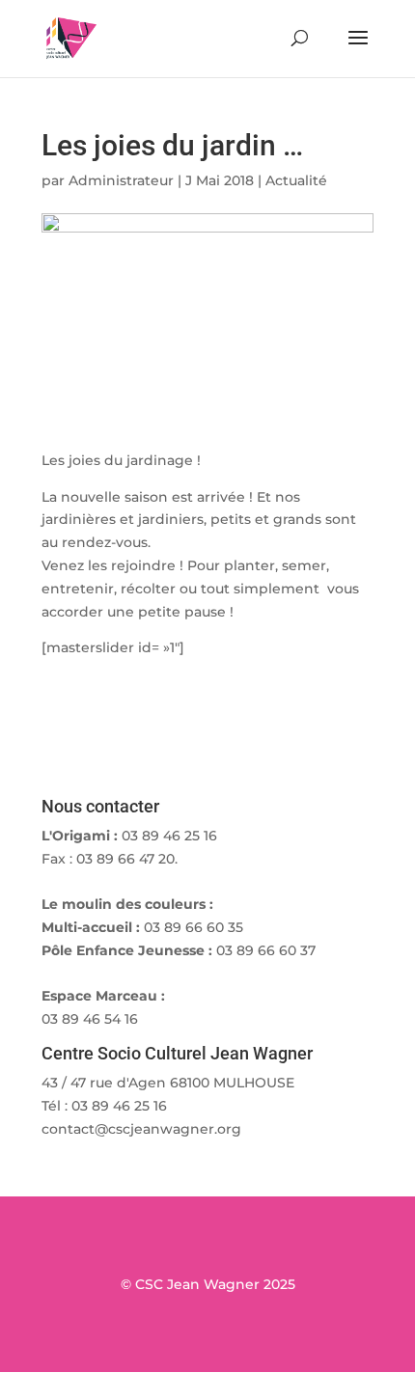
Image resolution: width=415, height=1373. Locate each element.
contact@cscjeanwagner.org (141, 1129)
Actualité (296, 180)
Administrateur (121, 180)
